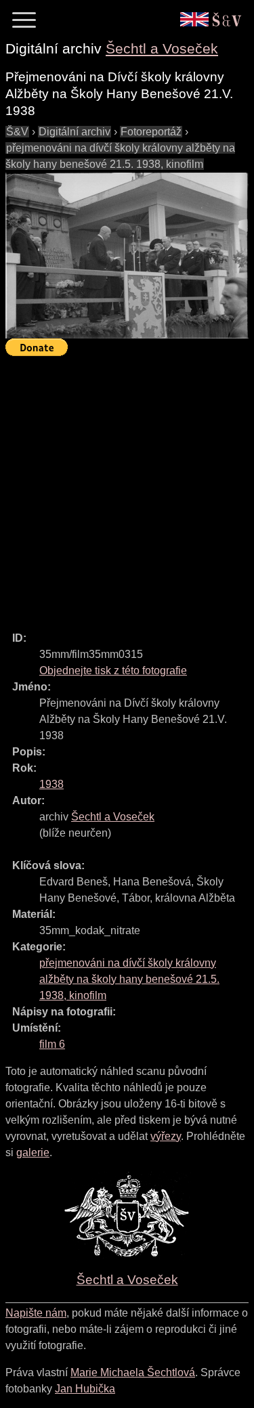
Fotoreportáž (151, 131)
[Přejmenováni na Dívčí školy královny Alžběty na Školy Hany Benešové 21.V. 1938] (127, 255)
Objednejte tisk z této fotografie (113, 670)
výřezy (165, 1136)
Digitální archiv (74, 131)
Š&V (17, 131)
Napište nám (35, 1313)
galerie (32, 1152)
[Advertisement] (127, 488)
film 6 (52, 1044)
